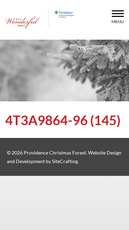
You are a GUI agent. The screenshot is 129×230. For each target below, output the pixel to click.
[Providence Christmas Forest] (22, 22)
